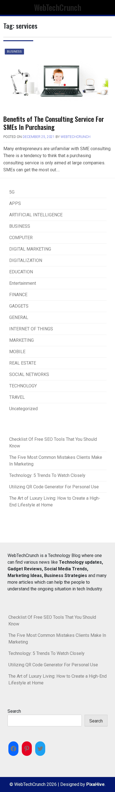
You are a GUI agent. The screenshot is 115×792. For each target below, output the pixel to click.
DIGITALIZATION (25, 260)
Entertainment (22, 283)
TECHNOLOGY (23, 385)
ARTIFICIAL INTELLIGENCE (36, 214)
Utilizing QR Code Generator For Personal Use (54, 486)
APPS (15, 203)
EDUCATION (21, 271)
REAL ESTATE (22, 363)
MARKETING (21, 340)
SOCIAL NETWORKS (29, 374)
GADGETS (18, 306)
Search (14, 711)
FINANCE (18, 294)
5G (12, 192)
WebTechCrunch (57, 7)
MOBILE (17, 351)
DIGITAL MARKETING (30, 249)
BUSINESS (14, 51)
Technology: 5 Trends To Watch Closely (47, 475)
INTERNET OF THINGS (31, 328)
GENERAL (18, 317)
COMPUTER (21, 237)
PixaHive (95, 784)
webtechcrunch (75, 137)
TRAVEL (17, 397)
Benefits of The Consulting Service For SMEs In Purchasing (53, 123)
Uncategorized (23, 408)
